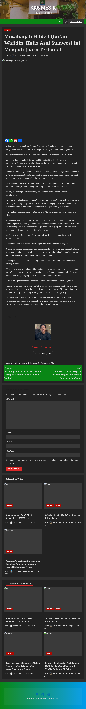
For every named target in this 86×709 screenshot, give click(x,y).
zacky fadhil (17, 523)
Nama (9, 432)
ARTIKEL (50, 506)
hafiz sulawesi (15, 363)
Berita (8, 30)
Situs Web (10, 451)
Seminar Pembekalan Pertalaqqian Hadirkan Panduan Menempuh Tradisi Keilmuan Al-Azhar (23, 564)
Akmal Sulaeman (23, 55)
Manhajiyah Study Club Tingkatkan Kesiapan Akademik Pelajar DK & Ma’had (23, 373)
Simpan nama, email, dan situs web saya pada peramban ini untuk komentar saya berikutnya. (43, 461)
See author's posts (43, 353)
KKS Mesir (43, 8)
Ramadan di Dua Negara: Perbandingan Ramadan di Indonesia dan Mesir (67, 373)
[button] (4, 21)
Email (9, 442)
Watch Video (76, 22)
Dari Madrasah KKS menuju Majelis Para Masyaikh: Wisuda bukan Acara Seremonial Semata (23, 666)
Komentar (11, 399)
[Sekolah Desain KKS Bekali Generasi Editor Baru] (63, 496)
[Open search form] (60, 22)
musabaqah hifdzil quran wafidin (42, 363)
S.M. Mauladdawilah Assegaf (63, 523)
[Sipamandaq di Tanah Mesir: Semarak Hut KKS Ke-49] (23, 496)
